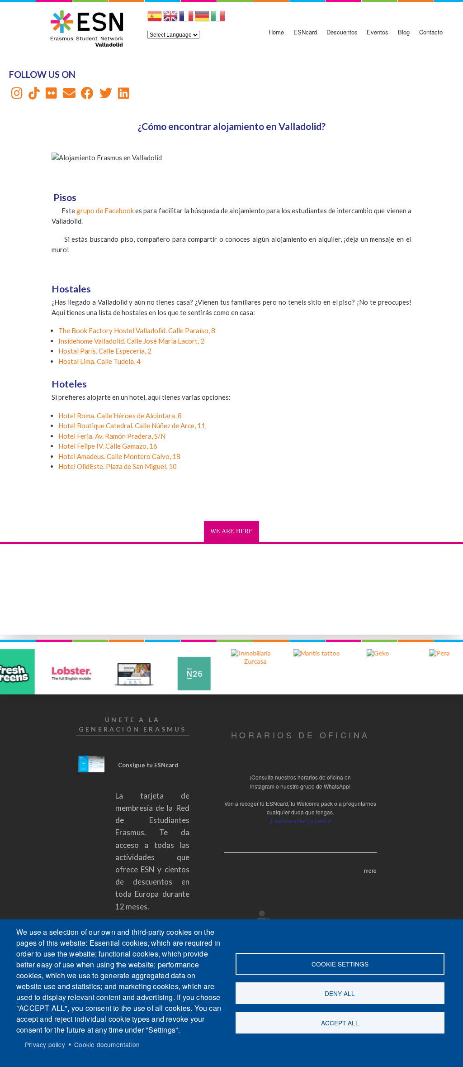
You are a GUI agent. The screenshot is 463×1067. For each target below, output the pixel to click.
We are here (231, 531)
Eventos (377, 32)
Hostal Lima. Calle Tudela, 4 (99, 361)
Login (263, 916)
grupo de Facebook (105, 210)
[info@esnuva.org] (69, 95)
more (370, 870)
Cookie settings (340, 963)
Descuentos (342, 32)
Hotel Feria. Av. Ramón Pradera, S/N (111, 436)
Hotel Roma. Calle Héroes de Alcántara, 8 (120, 415)
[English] (170, 19)
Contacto (431, 32)
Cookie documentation (107, 1044)
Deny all (340, 993)
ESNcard (305, 32)
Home (276, 32)
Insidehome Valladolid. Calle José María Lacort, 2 (131, 341)
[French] (186, 19)
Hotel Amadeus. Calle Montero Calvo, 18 (119, 456)
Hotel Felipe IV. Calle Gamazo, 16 (107, 446)
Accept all (340, 1022)
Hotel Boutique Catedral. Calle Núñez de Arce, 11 (131, 425)
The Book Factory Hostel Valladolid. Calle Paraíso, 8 (136, 330)
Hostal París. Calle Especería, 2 (104, 351)
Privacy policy (45, 1044)
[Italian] (218, 19)
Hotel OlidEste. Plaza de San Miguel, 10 (117, 466)
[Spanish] (154, 19)
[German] (202, 19)
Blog (404, 32)
